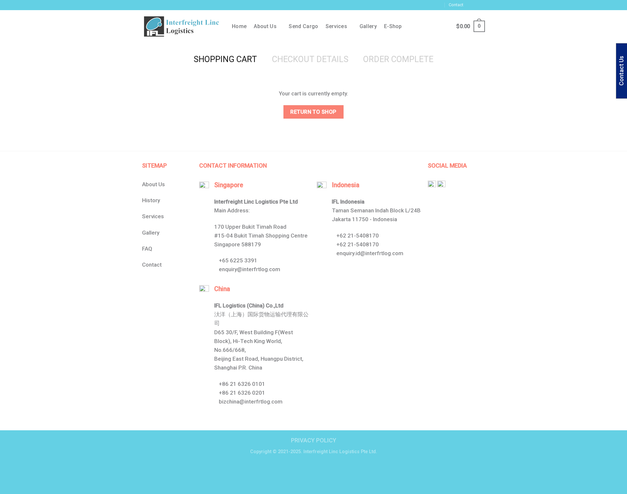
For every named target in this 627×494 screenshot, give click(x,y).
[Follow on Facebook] (469, 5)
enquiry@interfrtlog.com (249, 269)
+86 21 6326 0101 (242, 384)
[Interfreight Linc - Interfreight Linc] (182, 26)
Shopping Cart (225, 59)
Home (239, 26)
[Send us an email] (482, 5)
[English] (399, 4)
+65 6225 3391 (238, 260)
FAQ (147, 248)
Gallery (368, 26)
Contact (456, 4)
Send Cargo (303, 26)
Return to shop (313, 112)
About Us (153, 184)
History (151, 200)
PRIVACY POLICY (313, 440)
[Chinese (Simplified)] (392, 4)
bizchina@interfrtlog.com (250, 401)
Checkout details (310, 59)
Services (336, 26)
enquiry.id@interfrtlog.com (369, 253)
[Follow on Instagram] (475, 5)
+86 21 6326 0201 (242, 392)
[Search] (432, 26)
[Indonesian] (405, 4)
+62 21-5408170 (357, 235)
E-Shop (393, 26)
